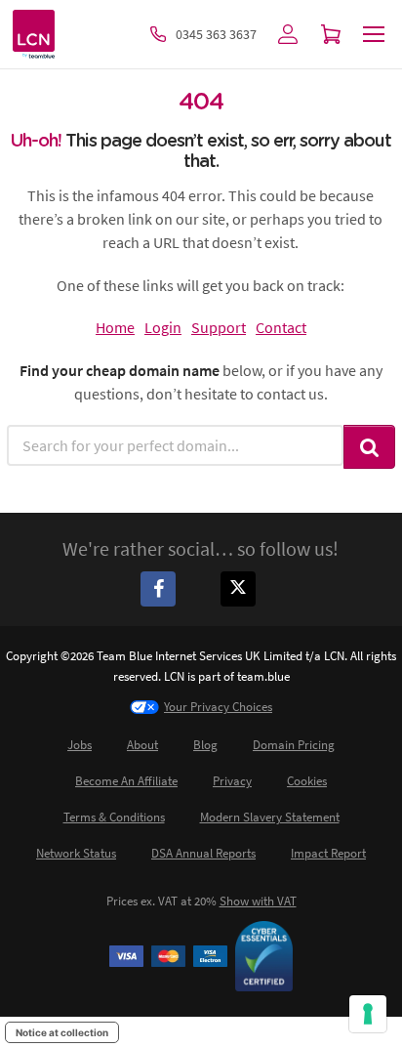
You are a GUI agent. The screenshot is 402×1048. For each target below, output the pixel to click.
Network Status (76, 853)
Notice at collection (62, 1032)
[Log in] (287, 34)
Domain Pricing (294, 744)
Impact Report (328, 853)
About (142, 744)
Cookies (307, 781)
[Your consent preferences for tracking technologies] (367, 1013)
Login (162, 327)
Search (369, 447)
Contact (281, 327)
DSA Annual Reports (203, 853)
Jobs (79, 744)
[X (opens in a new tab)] (241, 588)
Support (218, 327)
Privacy (232, 781)
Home (115, 327)
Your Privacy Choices (218, 706)
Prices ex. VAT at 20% (201, 901)
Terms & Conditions (114, 817)
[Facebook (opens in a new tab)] (161, 588)
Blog (205, 744)
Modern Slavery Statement (270, 817)
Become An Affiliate (126, 781)
